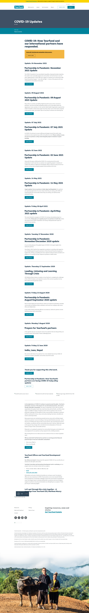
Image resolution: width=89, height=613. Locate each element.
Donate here (31, 55)
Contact (73, 4)
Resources (16, 507)
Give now (28, 447)
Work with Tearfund (18, 510)
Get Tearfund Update (53, 512)
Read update (29, 113)
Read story (29, 386)
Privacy (30, 507)
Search (68, 4)
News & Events (18, 31)
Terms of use (31, 510)
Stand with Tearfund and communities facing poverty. (39, 52)
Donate (71, 7)
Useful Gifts (62, 7)
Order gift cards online (31, 472)
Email (27, 470)
